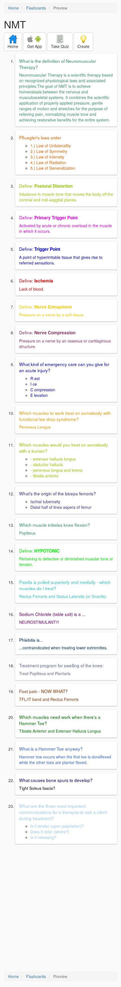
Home (13, 8)
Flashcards (36, 8)
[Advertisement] (60, 908)
